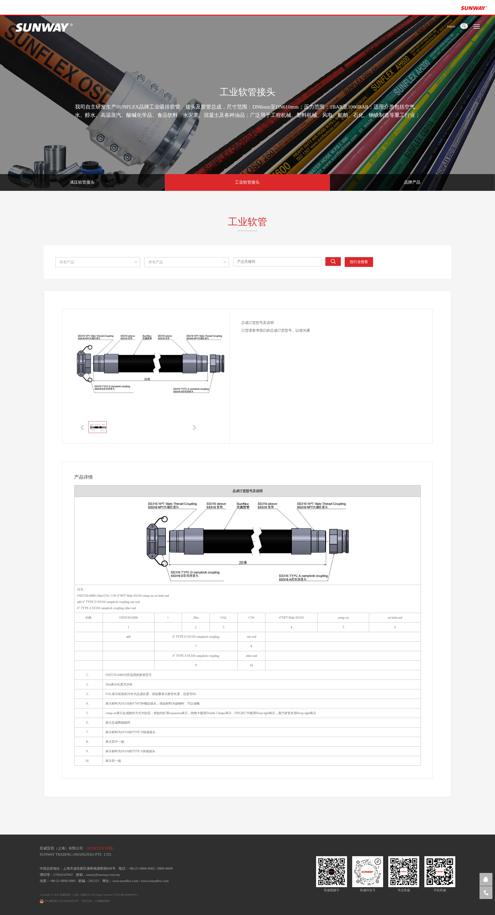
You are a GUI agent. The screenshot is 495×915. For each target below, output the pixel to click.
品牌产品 (412, 182)
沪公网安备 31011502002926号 (61, 901)
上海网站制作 (102, 901)
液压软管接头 (82, 182)
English (451, 26)
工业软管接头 (247, 182)
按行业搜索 (359, 262)
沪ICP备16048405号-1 (126, 894)
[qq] (486, 879)
